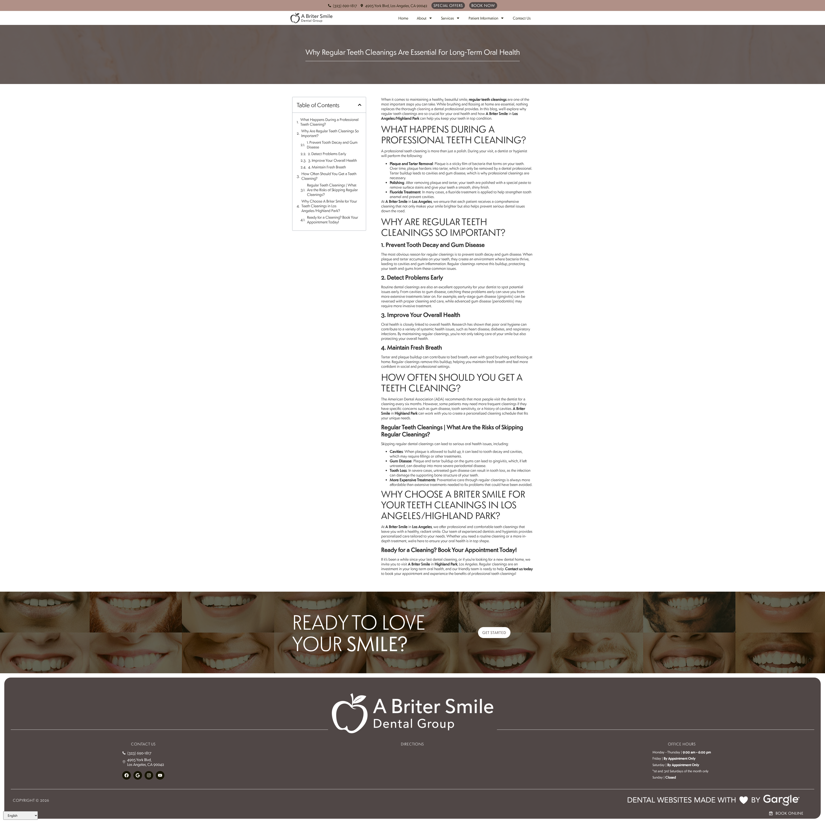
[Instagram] (149, 775)
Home (403, 18)
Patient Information (483, 18)
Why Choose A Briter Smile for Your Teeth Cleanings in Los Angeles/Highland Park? (329, 206)
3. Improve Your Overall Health (332, 160)
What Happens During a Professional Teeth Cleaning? (329, 122)
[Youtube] (160, 775)
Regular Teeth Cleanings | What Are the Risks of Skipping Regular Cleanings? (332, 190)
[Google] (137, 775)
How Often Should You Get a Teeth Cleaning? (328, 176)
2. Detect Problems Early (327, 153)
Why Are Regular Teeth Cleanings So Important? (330, 133)
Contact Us (522, 18)
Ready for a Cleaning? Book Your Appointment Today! (332, 219)
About (421, 18)
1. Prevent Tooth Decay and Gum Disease (332, 144)
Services (447, 18)
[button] (360, 105)
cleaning (423, 108)
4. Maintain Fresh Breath (327, 167)
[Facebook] (126, 775)
